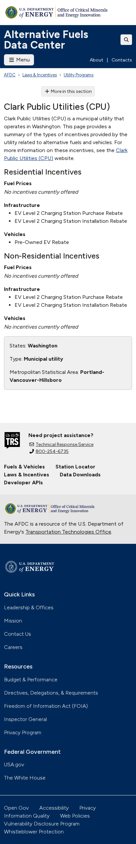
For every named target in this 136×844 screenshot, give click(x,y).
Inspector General (25, 719)
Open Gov (16, 808)
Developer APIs (23, 482)
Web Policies (75, 816)
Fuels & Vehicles (24, 466)
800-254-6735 (52, 451)
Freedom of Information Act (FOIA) (46, 706)
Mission (13, 621)
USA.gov (14, 764)
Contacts (122, 60)
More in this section (71, 91)
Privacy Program (22, 732)
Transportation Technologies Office (68, 532)
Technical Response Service (64, 444)
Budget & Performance (30, 679)
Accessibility (54, 808)
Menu (22, 60)
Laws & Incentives (39, 74)
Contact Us (17, 634)
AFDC (10, 74)
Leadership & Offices (28, 607)
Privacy (87, 808)
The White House (25, 778)
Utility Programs (78, 74)
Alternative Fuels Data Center (46, 39)
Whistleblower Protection (34, 831)
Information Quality (27, 816)
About (96, 60)
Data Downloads (80, 474)
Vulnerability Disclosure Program (42, 824)
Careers (13, 647)
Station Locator (75, 466)
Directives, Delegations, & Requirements (51, 693)
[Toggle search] (126, 39)
